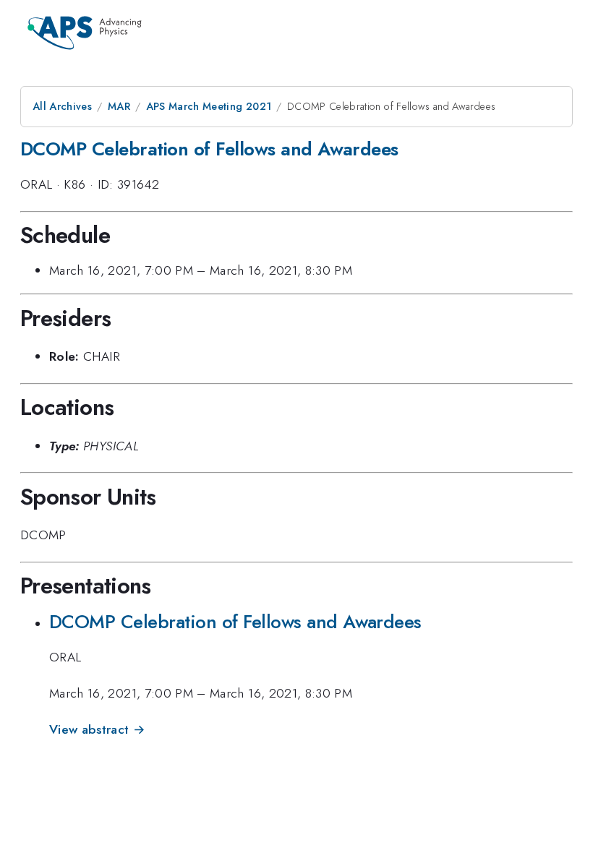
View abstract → (97, 729)
